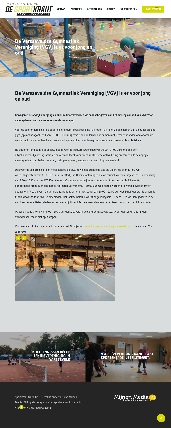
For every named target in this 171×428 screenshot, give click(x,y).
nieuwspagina (43, 407)
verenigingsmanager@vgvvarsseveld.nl (107, 226)
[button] (160, 9)
